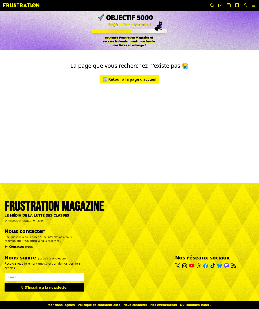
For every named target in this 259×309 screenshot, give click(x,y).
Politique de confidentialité (99, 304)
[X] (177, 265)
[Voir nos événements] (228, 5)
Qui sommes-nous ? (196, 304)
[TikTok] (212, 265)
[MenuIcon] (253, 5)
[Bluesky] (219, 266)
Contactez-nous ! (22, 246)
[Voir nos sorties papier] (237, 5)
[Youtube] (191, 265)
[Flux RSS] (233, 266)
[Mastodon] (226, 265)
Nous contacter (135, 304)
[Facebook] (205, 265)
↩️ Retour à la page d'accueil (129, 79)
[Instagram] (184, 265)
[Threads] (198, 265)
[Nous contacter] (220, 5)
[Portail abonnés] (245, 5)
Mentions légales (61, 304)
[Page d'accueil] (21, 5)
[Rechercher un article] (212, 5)
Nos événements (163, 304)
